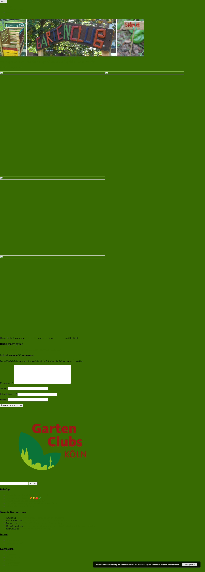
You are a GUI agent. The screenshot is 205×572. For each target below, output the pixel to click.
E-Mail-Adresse (8, 394)
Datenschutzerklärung (16, 12)
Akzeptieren (190, 564)
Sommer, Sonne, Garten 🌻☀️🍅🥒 (23, 498)
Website (4, 399)
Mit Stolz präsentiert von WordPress (17, 570)
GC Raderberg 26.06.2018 (14, 349)
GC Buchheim (13, 557)
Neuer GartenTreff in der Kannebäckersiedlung (40, 523)
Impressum (11, 15)
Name (4, 388)
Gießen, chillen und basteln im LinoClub (25, 500)
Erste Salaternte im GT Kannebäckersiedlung (44, 520)
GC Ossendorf (13, 562)
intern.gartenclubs (14, 543)
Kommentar (6, 383)
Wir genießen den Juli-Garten (20, 506)
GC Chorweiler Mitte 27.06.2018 (46, 349)
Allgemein (60, 338)
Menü (3, 1)
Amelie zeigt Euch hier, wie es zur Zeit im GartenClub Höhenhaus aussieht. (59, 526)
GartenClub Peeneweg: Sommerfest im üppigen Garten (32, 503)
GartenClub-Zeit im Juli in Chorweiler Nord (27, 495)
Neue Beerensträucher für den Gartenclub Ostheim (40, 518)
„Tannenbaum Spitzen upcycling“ (35, 528)
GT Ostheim (12, 565)
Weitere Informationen (170, 564)
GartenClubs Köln (14, 9)
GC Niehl (10, 560)
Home (9, 7)
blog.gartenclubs (14, 540)
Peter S (45, 338)
